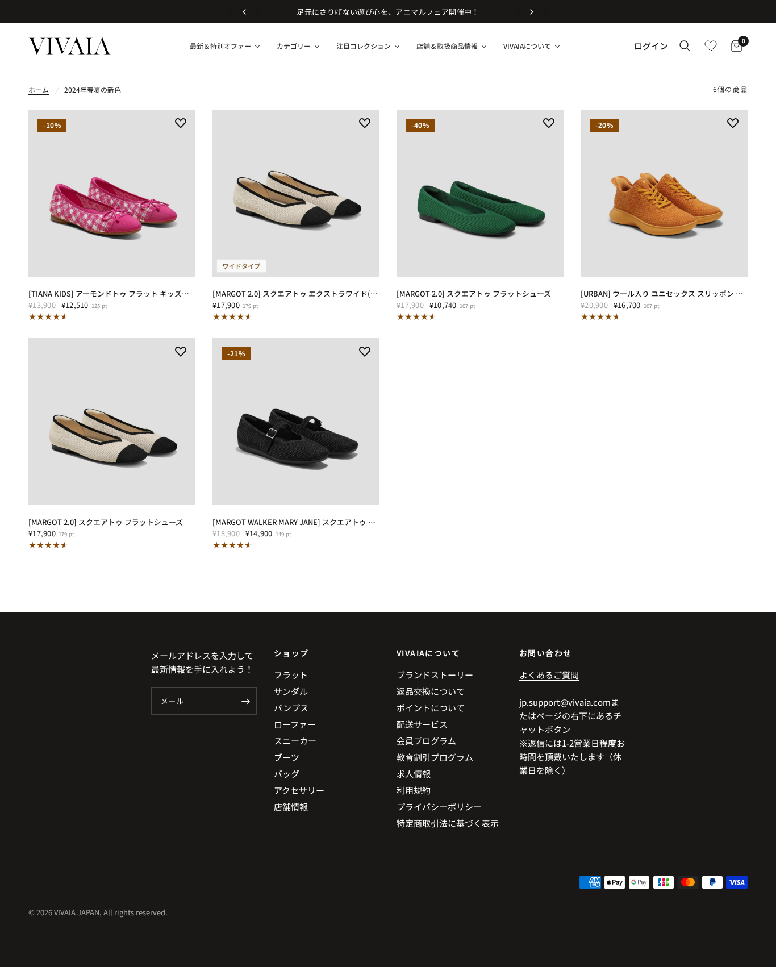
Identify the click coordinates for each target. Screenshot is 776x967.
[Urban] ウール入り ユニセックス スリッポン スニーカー (664, 293)
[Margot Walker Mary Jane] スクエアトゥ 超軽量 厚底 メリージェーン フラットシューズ (295, 521)
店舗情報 (291, 806)
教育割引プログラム (435, 757)
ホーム (38, 89)
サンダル (291, 691)
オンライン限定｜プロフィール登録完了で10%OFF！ (516, 11)
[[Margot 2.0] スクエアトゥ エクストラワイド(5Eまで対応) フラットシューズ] (295, 193)
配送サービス (422, 724)
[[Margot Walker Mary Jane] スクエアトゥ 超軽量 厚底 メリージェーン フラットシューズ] (295, 421)
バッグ (286, 774)
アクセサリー (299, 790)
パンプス (291, 708)
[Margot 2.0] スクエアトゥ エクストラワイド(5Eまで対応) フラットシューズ (295, 293)
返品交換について (431, 691)
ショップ (291, 653)
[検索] (685, 46)
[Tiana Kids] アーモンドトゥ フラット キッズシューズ (111, 293)
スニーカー (295, 741)
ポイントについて (431, 708)
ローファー (295, 724)
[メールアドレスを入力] (245, 701)
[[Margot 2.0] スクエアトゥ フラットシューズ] (480, 193)
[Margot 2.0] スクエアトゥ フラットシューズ (474, 293)
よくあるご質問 (549, 675)
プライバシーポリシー (439, 806)
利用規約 (414, 790)
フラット (291, 675)
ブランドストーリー (435, 675)
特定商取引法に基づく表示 (448, 823)
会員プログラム (426, 741)
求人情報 (414, 774)
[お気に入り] (710, 46)
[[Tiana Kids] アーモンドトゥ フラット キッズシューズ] (111, 193)
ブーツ (286, 757)
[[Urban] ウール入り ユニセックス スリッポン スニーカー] (664, 193)
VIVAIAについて (428, 653)
